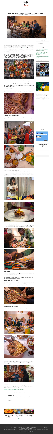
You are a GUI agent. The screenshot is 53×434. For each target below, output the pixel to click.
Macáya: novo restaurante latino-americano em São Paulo (9, 416)
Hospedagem (15, 427)
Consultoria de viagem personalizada (23, 427)
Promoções (6, 427)
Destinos (10, 427)
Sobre (41, 427)
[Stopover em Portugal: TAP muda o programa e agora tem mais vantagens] (19, 411)
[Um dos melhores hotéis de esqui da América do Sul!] (47, 70)
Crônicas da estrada (33, 427)
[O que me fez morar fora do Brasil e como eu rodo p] (38, 65)
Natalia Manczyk (21, 14)
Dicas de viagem (46, 427)
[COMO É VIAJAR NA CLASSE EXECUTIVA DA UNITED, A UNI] (38, 74)
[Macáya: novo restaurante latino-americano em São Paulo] (9, 411)
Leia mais (45, 98)
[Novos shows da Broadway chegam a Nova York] (29, 411)
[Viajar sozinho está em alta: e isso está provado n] (42, 74)
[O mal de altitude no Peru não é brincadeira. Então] (38, 70)
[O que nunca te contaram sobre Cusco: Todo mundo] (42, 70)
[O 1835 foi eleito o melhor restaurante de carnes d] (42, 65)
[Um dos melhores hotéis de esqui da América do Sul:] (47, 65)
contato (38, 427)
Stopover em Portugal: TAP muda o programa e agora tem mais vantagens (42, 53)
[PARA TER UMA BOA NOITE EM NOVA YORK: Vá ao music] (47, 74)
